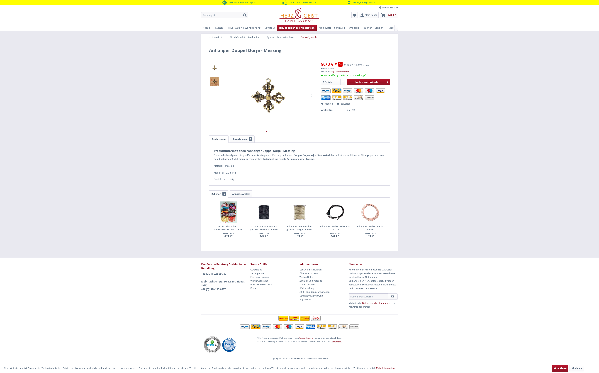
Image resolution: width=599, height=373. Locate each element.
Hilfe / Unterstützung (261, 284)
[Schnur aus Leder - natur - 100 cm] (370, 212)
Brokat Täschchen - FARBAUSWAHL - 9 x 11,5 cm (228, 228)
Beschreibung (219, 138)
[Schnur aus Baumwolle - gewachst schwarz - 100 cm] (264, 212)
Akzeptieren (560, 368)
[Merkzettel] (354, 15)
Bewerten (345, 103)
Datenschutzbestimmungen (376, 303)
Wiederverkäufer (259, 280)
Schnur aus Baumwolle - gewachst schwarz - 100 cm (264, 228)
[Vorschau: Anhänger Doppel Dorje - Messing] (214, 67)
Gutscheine (256, 269)
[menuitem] (224, 15)
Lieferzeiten (336, 341)
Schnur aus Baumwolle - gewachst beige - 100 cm (299, 228)
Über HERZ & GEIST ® (311, 273)
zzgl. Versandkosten (340, 71)
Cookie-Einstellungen (311, 269)
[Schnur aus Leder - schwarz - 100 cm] (335, 212)
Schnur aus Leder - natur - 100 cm (370, 228)
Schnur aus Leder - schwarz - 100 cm (335, 228)
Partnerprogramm (259, 277)
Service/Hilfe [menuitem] (388, 7)
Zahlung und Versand (311, 280)
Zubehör (218, 193)
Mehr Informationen (386, 368)
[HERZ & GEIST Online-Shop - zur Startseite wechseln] (299, 15)
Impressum (305, 299)
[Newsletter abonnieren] (393, 296)
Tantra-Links (306, 277)
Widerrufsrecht (307, 284)
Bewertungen (241, 138)
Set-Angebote (257, 273)
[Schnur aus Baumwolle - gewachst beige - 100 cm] (299, 212)
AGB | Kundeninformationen (315, 291)
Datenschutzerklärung (311, 295)
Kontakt (254, 288)
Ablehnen (577, 368)
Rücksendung (307, 288)
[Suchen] (244, 15)
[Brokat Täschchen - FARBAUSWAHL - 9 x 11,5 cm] (228, 212)
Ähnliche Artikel (241, 193)
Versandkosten (306, 338)
